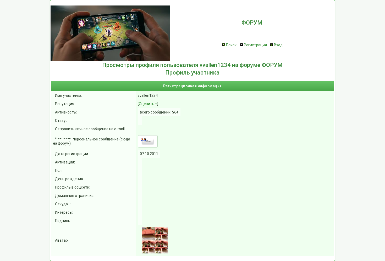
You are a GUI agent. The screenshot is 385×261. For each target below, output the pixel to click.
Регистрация (255, 45)
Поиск (231, 45)
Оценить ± (148, 104)
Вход (278, 45)
